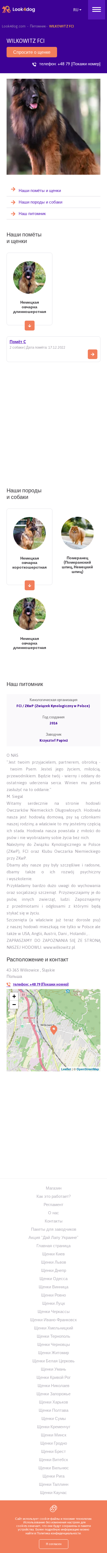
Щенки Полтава (53, 1410)
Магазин (53, 1188)
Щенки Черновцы (53, 1344)
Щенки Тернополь (53, 1336)
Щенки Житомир (53, 1352)
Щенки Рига (53, 1476)
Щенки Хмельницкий (53, 1328)
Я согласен (53, 1544)
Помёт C (18, 341)
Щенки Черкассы (54, 1311)
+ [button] (14, 996)
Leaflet (66, 1069)
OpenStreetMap (88, 1069)
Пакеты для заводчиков (53, 1229)
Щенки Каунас (53, 1492)
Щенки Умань (53, 1369)
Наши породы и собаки (40, 202)
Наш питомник (32, 213)
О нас (53, 1212)
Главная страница (53, 1245)
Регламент (53, 1204)
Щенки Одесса (53, 1278)
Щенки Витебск (53, 1459)
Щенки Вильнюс (53, 1468)
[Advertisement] (53, 422)
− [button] (14, 1004)
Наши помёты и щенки (40, 190)
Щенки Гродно (53, 1443)
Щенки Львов (53, 1262)
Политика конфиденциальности (58, 1533)
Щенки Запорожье (53, 1393)
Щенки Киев (53, 1254)
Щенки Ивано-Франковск (53, 1319)
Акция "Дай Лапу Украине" (53, 1237)
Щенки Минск (53, 1435)
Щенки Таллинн (53, 1484)
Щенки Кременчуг (53, 1426)
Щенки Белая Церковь (53, 1361)
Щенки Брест (53, 1451)
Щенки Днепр (53, 1270)
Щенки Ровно (53, 1295)
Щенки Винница (53, 1286)
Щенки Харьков (53, 1402)
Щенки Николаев (53, 1385)
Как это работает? (53, 1196)
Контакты (54, 1221)
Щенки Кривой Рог (53, 1377)
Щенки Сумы (53, 1418)
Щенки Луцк (53, 1303)
